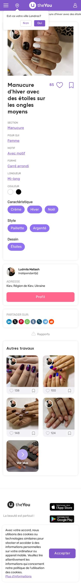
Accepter (62, 553)
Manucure (16, 128)
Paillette (17, 228)
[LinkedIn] (9, 321)
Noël (51, 209)
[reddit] (51, 321)
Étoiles (16, 247)
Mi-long (14, 179)
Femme (13, 141)
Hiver (34, 209)
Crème (16, 209)
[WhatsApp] (27, 321)
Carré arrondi (18, 166)
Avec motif (16, 153)
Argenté (39, 228)
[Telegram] (45, 321)
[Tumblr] (33, 321)
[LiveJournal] (39, 321)
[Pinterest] (21, 321)
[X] (15, 321)
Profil (40, 297)
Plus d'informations (18, 576)
